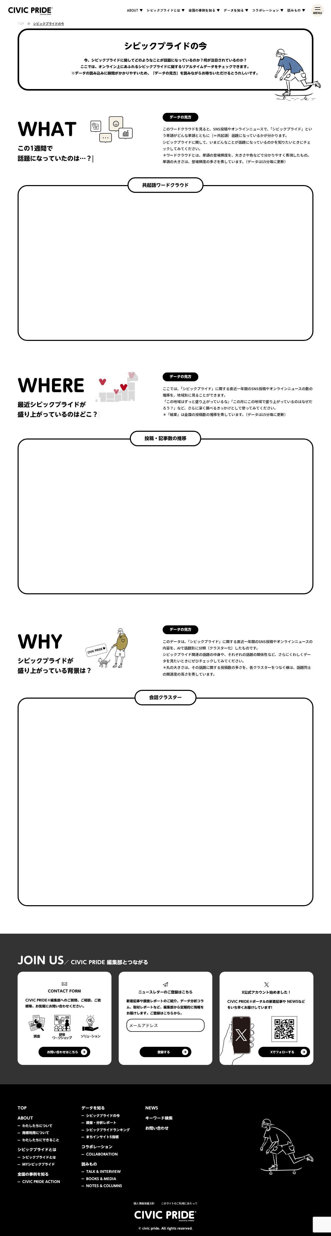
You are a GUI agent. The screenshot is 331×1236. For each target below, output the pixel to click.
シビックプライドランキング (108, 1130)
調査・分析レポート (101, 1122)
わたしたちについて (37, 1126)
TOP (21, 23)
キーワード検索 (158, 1118)
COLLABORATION (102, 1154)
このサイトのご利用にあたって (179, 1203)
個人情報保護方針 (144, 1203)
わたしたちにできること (40, 1140)
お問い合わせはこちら (62, 1052)
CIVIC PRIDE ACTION (41, 1181)
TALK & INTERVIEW (103, 1171)
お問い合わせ (157, 1128)
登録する (163, 1052)
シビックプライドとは (39, 1157)
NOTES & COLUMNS (104, 1186)
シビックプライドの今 (103, 1115)
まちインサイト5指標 (102, 1137)
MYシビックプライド (38, 1164)
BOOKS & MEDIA (101, 1179)
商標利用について (35, 1133)
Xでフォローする (282, 1052)
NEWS (151, 1108)
